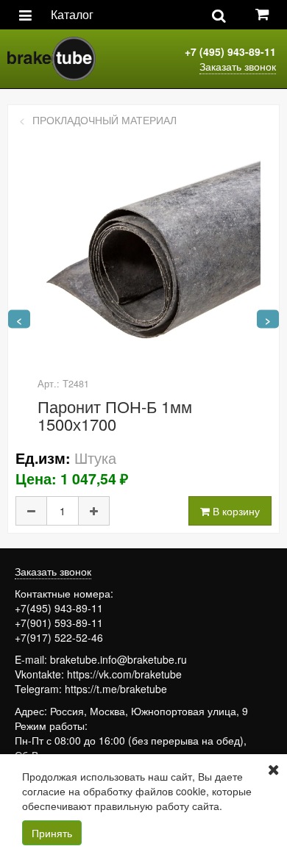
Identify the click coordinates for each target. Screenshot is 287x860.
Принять (52, 832)
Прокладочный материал (104, 119)
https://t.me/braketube (116, 688)
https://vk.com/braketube (124, 674)
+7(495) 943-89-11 (59, 608)
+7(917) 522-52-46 (59, 637)
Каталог (72, 14)
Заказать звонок (237, 66)
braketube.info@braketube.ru (118, 659)
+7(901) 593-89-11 (59, 622)
